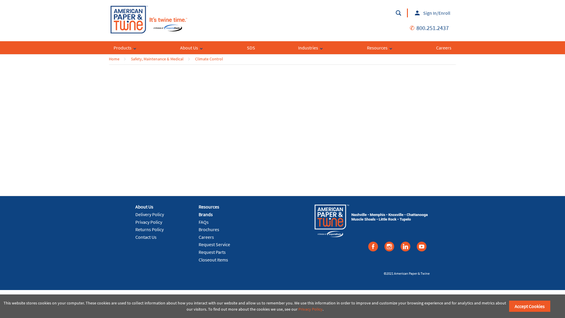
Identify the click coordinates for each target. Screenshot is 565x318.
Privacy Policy (148, 222)
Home (114, 59)
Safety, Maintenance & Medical (157, 59)
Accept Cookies (530, 306)
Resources (209, 207)
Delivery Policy (149, 214)
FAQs (204, 222)
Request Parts (212, 252)
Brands (206, 214)
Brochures (209, 229)
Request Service (214, 244)
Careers (206, 237)
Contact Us (146, 237)
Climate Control (209, 59)
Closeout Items (213, 260)
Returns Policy (149, 229)
